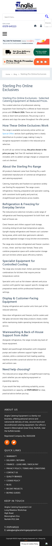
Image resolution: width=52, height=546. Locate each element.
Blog (15, 74)
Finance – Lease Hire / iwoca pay (22, 464)
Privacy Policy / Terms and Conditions (25, 468)
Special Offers (8, 133)
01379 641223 (9, 26)
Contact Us (12, 472)
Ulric (26, 540)
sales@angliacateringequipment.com (24, 530)
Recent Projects (14, 488)
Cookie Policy (13, 480)
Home (8, 74)
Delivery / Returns (15, 460)
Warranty (11, 456)
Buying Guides (13, 492)
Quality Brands (14, 476)
